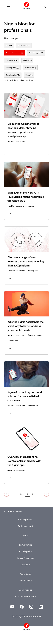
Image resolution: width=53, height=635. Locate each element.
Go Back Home (15, 511)
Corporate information (25, 597)
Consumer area (25, 590)
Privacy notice (25, 545)
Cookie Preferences (25, 558)
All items (9, 45)
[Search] (45, 7)
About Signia (25, 574)
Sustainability (26, 581)
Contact (25, 536)
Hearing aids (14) (11, 60)
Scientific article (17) (13, 75)
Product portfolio (25, 520)
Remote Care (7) (30, 68)
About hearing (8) (24, 45)
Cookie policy (25, 552)
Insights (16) (27, 60)
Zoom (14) (29, 75)
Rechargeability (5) (12, 68)
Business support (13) (36, 53)
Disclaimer (25, 565)
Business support (25, 526)
